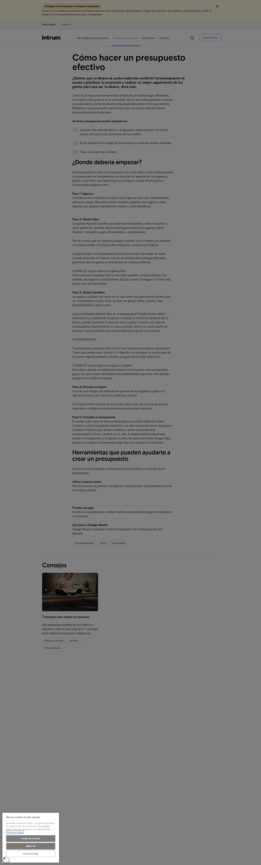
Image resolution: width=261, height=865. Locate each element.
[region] (30, 838)
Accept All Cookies (30, 838)
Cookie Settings (31, 854)
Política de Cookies (15, 832)
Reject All (30, 846)
